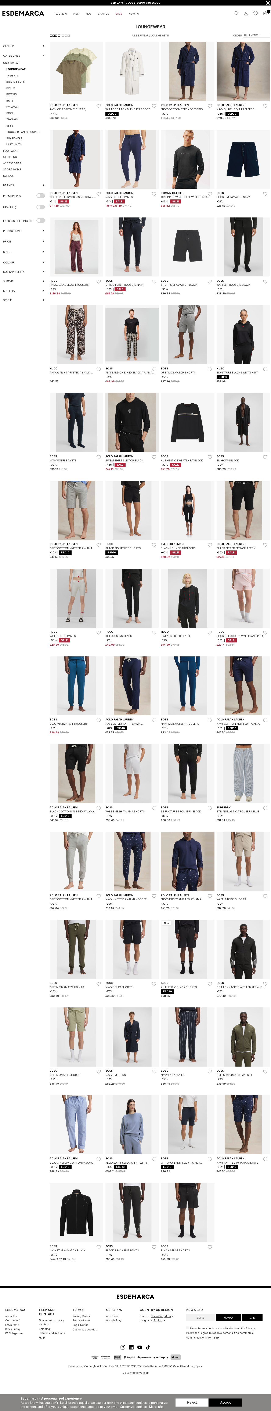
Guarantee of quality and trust (51, 1322)
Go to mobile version (136, 1372)
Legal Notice (80, 1324)
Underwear (140, 35)
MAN (252, 1317)
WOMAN (229, 1317)
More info (156, 1406)
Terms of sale (81, 1320)
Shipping (44, 1328)
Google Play (113, 1320)
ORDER (237, 35)
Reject (192, 1402)
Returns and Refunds (52, 1333)
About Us (11, 1316)
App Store (112, 1316)
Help (42, 1337)
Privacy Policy (81, 1316)
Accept (225, 1402)
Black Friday (12, 1329)
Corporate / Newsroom (12, 1322)
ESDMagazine (14, 1333)
